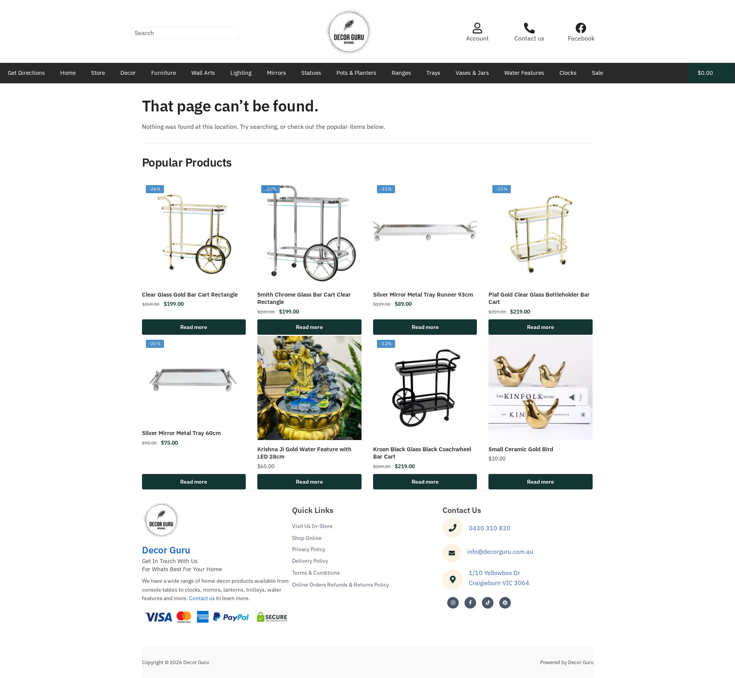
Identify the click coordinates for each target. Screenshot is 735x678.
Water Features (524, 72)
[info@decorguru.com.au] (452, 553)
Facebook (581, 38)
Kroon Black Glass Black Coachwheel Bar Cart (422, 452)
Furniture (163, 72)
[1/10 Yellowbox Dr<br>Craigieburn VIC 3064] (453, 580)
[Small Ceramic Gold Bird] (540, 388)
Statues (311, 72)
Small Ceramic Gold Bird (520, 449)
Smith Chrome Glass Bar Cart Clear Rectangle (304, 298)
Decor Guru (166, 550)
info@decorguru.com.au (500, 551)
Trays (433, 72)
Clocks (567, 72)
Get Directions (26, 72)
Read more (193, 327)
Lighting (241, 72)
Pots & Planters (356, 72)
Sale (597, 72)
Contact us (529, 38)
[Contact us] (529, 28)
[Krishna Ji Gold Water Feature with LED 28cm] (309, 388)
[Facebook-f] (470, 603)
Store (98, 72)
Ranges (401, 72)
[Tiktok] (487, 603)
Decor (128, 72)
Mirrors (276, 72)
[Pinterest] (505, 603)
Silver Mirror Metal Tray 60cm (181, 433)
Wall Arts (203, 72)
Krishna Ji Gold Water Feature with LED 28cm (304, 452)
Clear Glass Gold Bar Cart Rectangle (190, 294)
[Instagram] (453, 603)
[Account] (477, 28)
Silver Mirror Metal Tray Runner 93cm (423, 294)
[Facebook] (581, 28)
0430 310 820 (489, 528)
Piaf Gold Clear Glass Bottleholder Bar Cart (539, 298)
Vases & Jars (472, 72)
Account (477, 38)
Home (68, 72)
